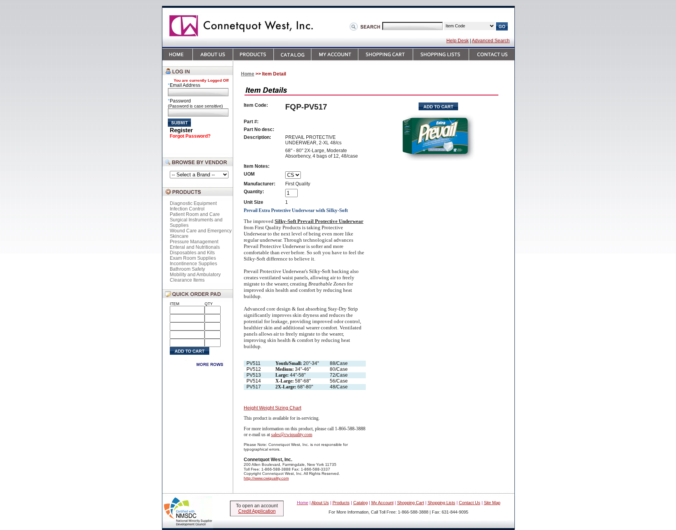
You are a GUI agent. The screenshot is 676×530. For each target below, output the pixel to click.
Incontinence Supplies (193, 263)
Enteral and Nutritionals (195, 247)
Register (181, 130)
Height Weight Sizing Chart (272, 408)
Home (247, 74)
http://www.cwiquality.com (266, 478)
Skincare (179, 236)
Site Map (492, 502)
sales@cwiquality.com (291, 434)
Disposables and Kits (192, 252)
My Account (382, 502)
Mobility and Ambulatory (195, 274)
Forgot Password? (190, 136)
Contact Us (469, 502)
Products (341, 502)
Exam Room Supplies (193, 258)
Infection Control (187, 209)
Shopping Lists (441, 502)
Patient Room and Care (195, 214)
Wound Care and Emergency (201, 231)
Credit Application (257, 511)
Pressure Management (194, 241)
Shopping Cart (410, 502)
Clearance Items (187, 280)
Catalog (360, 502)
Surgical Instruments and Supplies (196, 222)
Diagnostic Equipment (193, 203)
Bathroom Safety (187, 269)
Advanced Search (491, 40)
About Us (320, 502)
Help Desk (457, 40)
